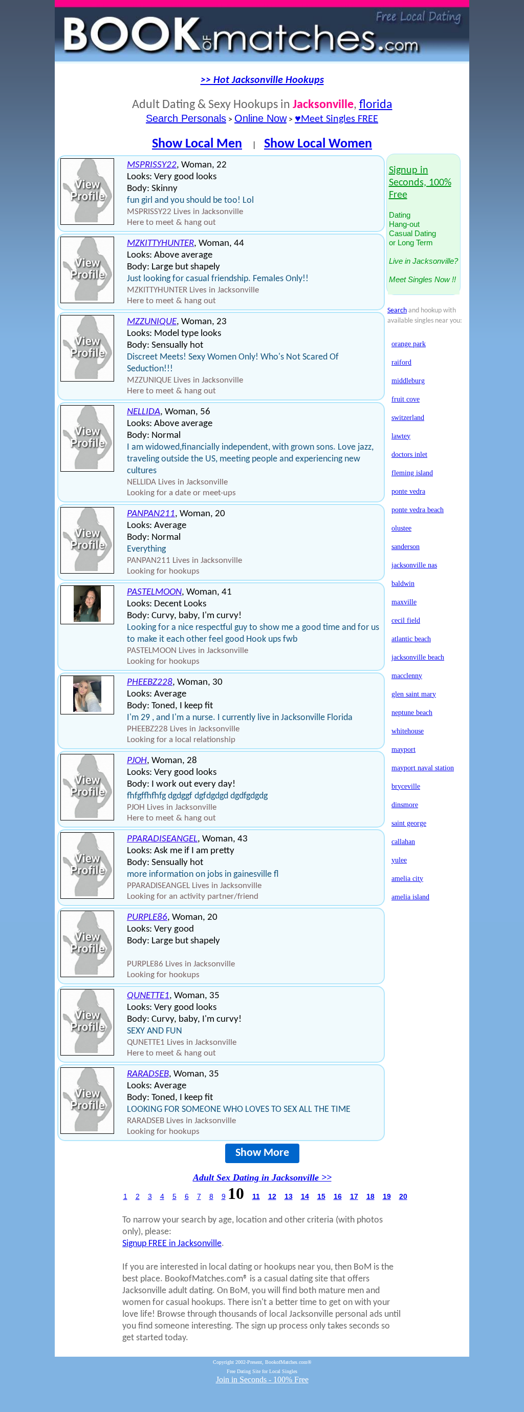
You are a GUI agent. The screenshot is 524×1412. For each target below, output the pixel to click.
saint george (408, 823)
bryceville (405, 786)
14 (305, 1196)
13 (289, 1196)
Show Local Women (318, 144)
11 (256, 1196)
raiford (401, 362)
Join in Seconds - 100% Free (262, 1379)
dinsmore (404, 805)
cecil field (405, 620)
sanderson (405, 547)
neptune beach (411, 712)
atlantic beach (411, 639)
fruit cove (405, 399)
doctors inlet (409, 454)
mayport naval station (422, 768)
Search (397, 310)
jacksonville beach (417, 657)
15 (321, 1196)
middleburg (408, 381)
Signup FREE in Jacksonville (172, 1244)
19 (387, 1196)
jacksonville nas (414, 565)
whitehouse (407, 731)
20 (403, 1196)
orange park (408, 344)
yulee (399, 860)
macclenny (406, 676)
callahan (403, 842)
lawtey (400, 436)
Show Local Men (197, 144)
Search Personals (186, 118)
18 (370, 1196)
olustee (401, 528)
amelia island (410, 897)
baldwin (402, 583)
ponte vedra (408, 491)
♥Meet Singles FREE (336, 119)
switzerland (407, 418)
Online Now (260, 118)
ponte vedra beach (417, 510)
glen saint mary (413, 694)
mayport (403, 749)
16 (338, 1196)
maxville (404, 602)
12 (272, 1196)
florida (375, 105)
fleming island (412, 473)
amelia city (407, 878)
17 (354, 1196)
